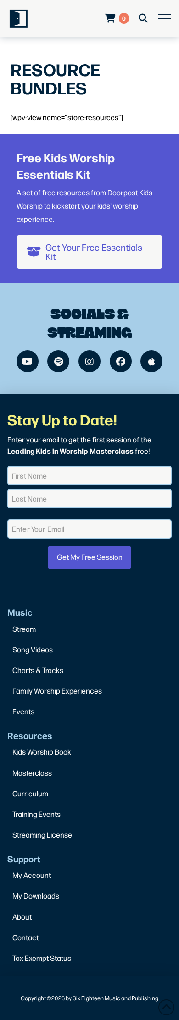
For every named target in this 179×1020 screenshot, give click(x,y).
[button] (164, 18)
